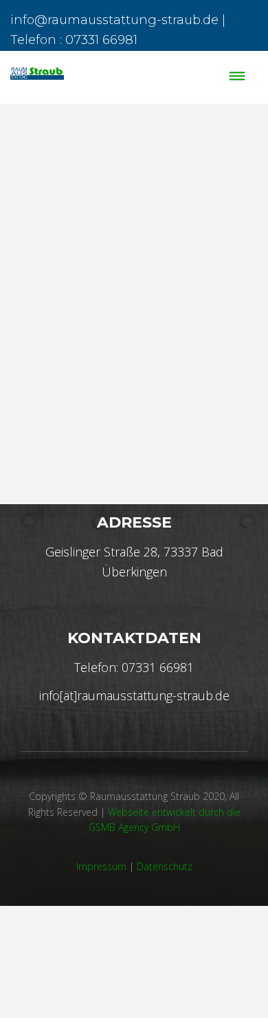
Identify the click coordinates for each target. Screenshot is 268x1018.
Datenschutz (164, 866)
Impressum (101, 866)
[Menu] (237, 77)
